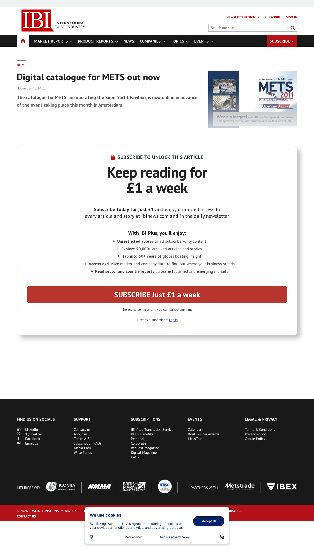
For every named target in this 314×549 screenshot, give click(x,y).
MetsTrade (196, 438)
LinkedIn (29, 429)
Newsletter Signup (242, 17)
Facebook (30, 438)
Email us (29, 443)
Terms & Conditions (260, 429)
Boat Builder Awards (203, 434)
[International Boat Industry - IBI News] (51, 30)
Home (21, 65)
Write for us (83, 452)
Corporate (138, 443)
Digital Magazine (144, 452)
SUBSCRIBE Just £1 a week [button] (157, 294)
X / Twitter (31, 434)
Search (292, 28)
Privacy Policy (255, 434)
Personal (137, 438)
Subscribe (273, 17)
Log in (173, 320)
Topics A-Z (82, 438)
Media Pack (82, 448)
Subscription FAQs (88, 443)
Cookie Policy (255, 438)
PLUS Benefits (142, 434)
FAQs (135, 457)
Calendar (194, 429)
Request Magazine (145, 448)
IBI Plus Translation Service (152, 429)
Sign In (291, 17)
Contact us (82, 429)
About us (81, 434)
